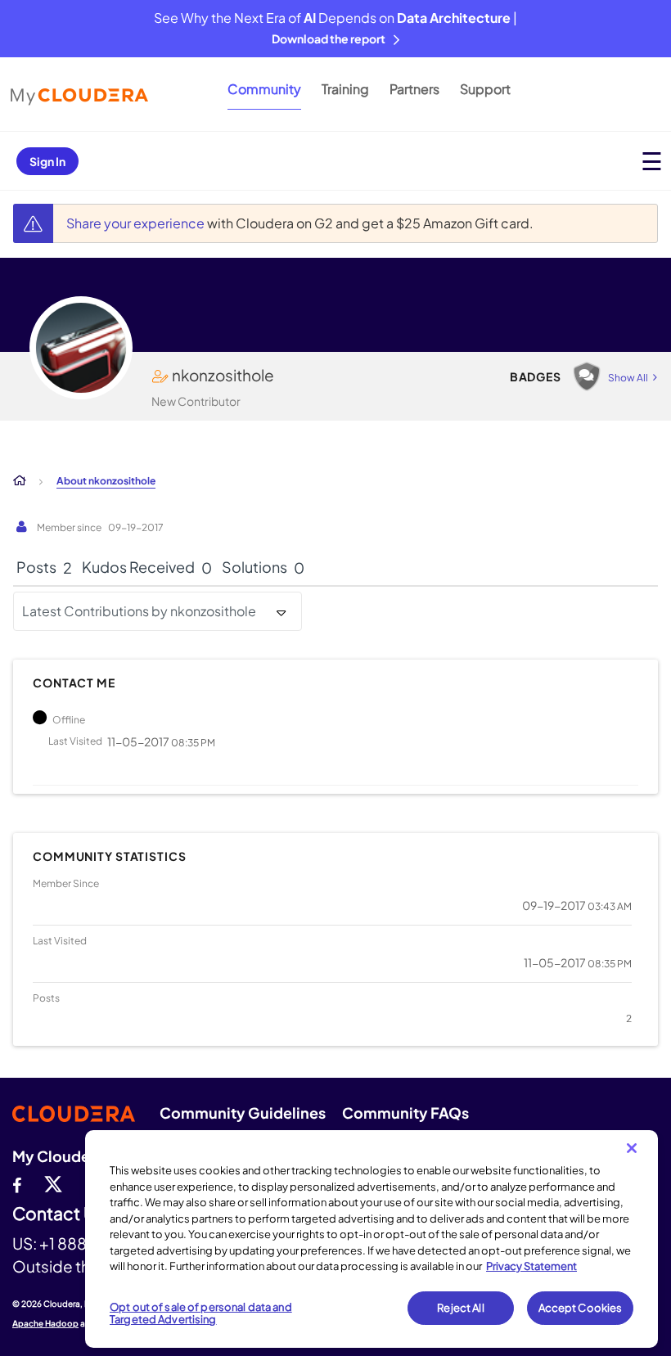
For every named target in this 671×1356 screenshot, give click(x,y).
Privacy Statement (531, 1266)
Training (345, 88)
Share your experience (136, 223)
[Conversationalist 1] (586, 376)
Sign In (47, 161)
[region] (371, 1239)
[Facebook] (16, 1183)
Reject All (460, 1307)
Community (264, 88)
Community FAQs (405, 1112)
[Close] (632, 1148)
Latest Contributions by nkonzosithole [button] (139, 610)
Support (485, 88)
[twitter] (53, 1183)
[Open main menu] (652, 161)
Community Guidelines (243, 1112)
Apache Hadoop (45, 1323)
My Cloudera (58, 1156)
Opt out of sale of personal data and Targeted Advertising (201, 1313)
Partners (414, 88)
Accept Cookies (580, 1307)
